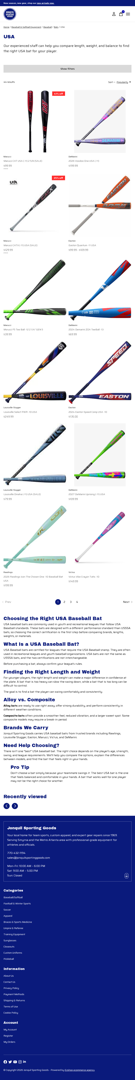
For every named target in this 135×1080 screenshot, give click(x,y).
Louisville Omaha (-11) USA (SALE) (22, 494)
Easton (72, 240)
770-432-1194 (16, 853)
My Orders (9, 1042)
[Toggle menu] (127, 14)
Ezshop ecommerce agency (80, 1070)
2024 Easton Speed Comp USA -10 (88, 412)
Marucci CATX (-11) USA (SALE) (20, 245)
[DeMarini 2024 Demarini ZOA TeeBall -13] (100, 290)
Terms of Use (11, 1006)
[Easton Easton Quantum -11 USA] (100, 205)
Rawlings (8, 572)
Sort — (111, 82)
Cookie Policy (11, 1013)
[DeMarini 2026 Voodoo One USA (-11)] (100, 121)
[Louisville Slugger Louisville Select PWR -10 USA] (35, 372)
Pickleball (9, 959)
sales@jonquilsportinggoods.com (28, 857)
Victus (72, 572)
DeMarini (73, 156)
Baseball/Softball (13, 897)
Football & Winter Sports (17, 903)
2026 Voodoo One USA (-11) (84, 161)
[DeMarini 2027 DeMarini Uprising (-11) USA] (100, 454)
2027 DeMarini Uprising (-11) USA (87, 494)
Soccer (7, 910)
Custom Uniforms (13, 953)
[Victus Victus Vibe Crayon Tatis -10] (100, 537)
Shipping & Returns (14, 1000)
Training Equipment (14, 934)
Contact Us (9, 982)
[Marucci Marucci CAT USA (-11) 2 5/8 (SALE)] (35, 121)
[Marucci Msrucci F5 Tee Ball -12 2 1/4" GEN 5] (35, 290)
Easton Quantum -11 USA (82, 245)
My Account (10, 1029)
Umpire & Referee (13, 928)
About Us (9, 976)
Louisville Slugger (12, 407)
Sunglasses (10, 940)
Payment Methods (14, 994)
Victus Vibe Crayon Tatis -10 (84, 577)
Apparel (8, 916)
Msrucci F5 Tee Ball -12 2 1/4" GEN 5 (23, 329)
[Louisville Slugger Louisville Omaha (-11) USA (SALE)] (35, 454)
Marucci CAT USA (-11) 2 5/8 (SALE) (23, 161)
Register (8, 1036)
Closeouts (9, 946)
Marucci (7, 156)
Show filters (67, 69)
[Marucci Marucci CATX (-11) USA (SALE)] (35, 205)
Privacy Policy (11, 988)
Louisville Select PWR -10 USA (20, 412)
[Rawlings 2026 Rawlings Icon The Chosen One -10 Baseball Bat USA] (35, 537)
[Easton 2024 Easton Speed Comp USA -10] (100, 372)
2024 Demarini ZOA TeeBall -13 (86, 329)
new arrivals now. (45, 3)
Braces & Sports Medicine (18, 922)
